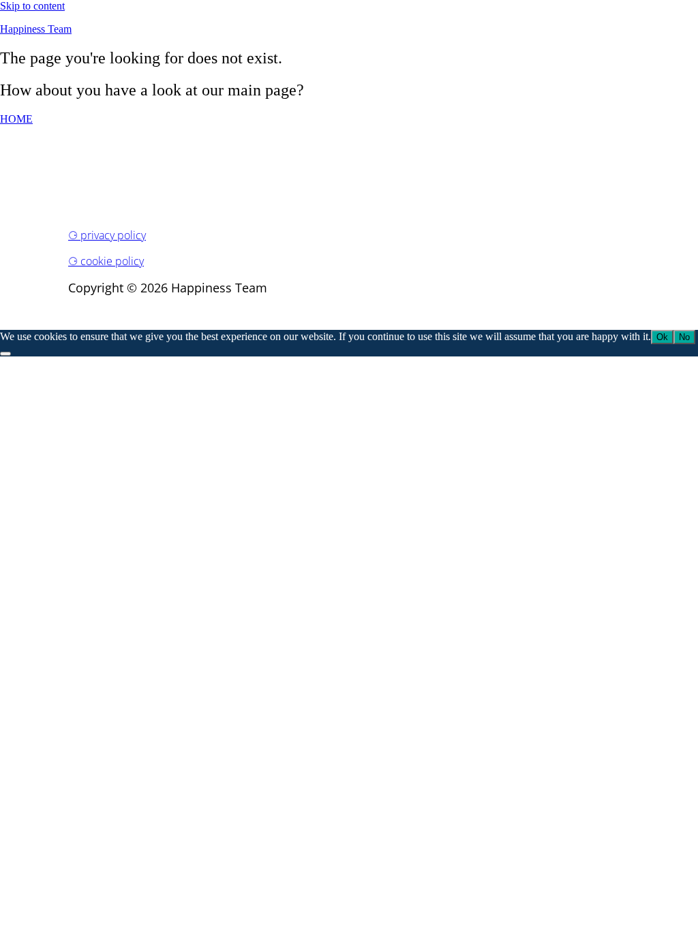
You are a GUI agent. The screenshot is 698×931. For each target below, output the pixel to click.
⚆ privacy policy (107, 235)
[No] (5, 354)
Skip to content (32, 6)
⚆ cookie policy (106, 261)
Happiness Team (36, 29)
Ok (662, 337)
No (684, 337)
